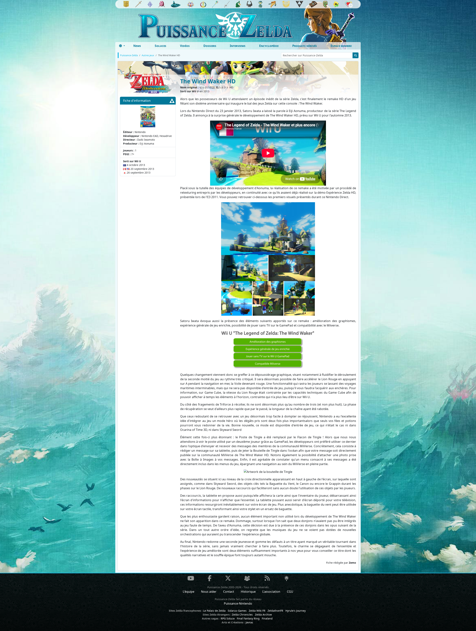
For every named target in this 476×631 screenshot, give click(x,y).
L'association (271, 592)
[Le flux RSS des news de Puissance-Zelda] (267, 578)
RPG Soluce (228, 618)
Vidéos (185, 46)
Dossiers (209, 46)
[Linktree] (286, 578)
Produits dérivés (304, 46)
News (137, 46)
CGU (290, 592)
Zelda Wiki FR (257, 610)
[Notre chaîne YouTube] (190, 578)
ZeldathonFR (275, 610)
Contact (228, 592)
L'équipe (188, 592)
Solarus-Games (237, 610)
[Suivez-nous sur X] (228, 578)
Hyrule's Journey (295, 610)
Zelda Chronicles (242, 614)
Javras (249, 622)
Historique (248, 592)
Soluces (160, 46)
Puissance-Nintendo (238, 603)
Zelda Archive (263, 614)
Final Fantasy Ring (248, 618)
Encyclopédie (269, 46)
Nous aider (208, 592)
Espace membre (341, 46)
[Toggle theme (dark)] (122, 45)
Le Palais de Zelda (214, 610)
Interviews (237, 46)
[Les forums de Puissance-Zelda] (247, 578)
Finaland (267, 618)
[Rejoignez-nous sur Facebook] (209, 578)
